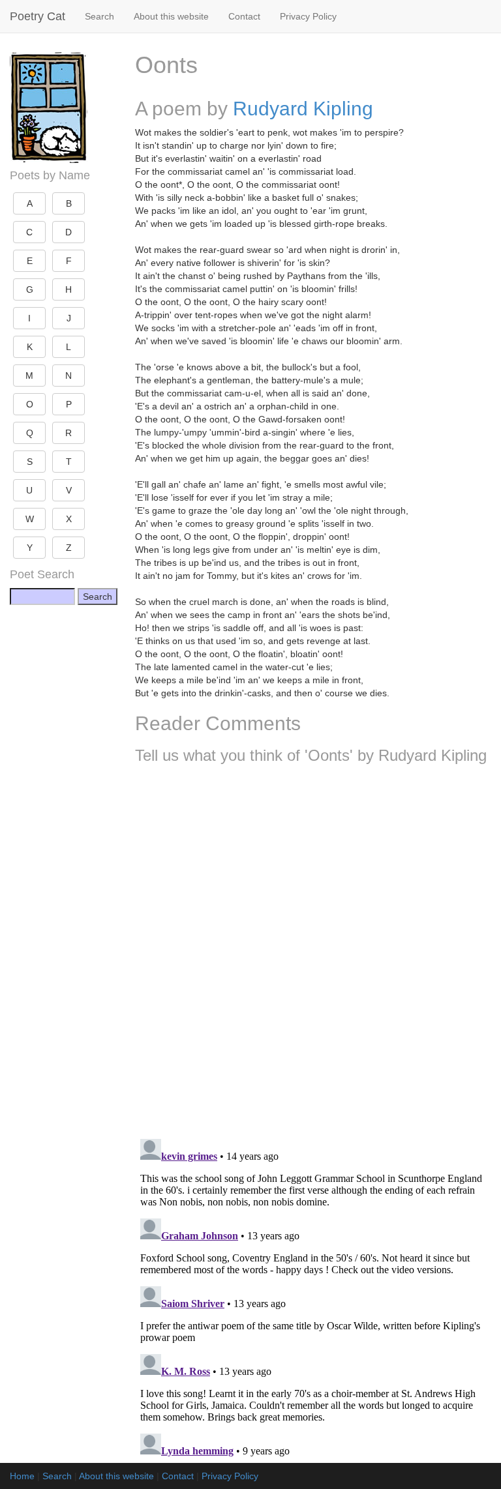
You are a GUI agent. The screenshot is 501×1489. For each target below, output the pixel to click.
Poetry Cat (37, 16)
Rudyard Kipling (303, 108)
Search (99, 16)
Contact (244, 16)
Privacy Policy (308, 16)
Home (22, 1476)
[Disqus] (313, 947)
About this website (171, 16)
